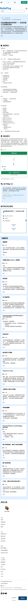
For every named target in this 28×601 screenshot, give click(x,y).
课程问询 (14, 153)
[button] (25, 220)
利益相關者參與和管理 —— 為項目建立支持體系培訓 (12, 19)
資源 (2, 527)
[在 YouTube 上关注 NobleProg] (6, 593)
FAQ (2, 574)
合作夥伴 (3, 564)
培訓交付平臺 (4, 553)
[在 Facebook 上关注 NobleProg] (3, 593)
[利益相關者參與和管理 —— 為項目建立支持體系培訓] (6, 8)
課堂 (5, 169)
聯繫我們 (23, 598)
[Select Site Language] (1, 2)
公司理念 (3, 560)
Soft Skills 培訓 (7, 17)
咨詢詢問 (3, 538)
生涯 (2, 571)
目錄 (2, 519)
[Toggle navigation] (26, 8)
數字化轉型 (4, 548)
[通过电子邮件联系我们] (14, 2)
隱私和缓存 (14, 597)
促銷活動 (3, 522)
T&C (2, 576)
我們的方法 (4, 534)
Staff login (14, 600)
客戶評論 (3, 569)
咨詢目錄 (3, 541)
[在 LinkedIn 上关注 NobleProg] (1, 593)
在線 (5, 166)
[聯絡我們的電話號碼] (8, 2)
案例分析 (3, 536)
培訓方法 (3, 524)
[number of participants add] (14, 164)
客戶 (2, 567)
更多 (2, 36)
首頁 (2, 17)
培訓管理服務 (4, 550)
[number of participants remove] (14, 160)
